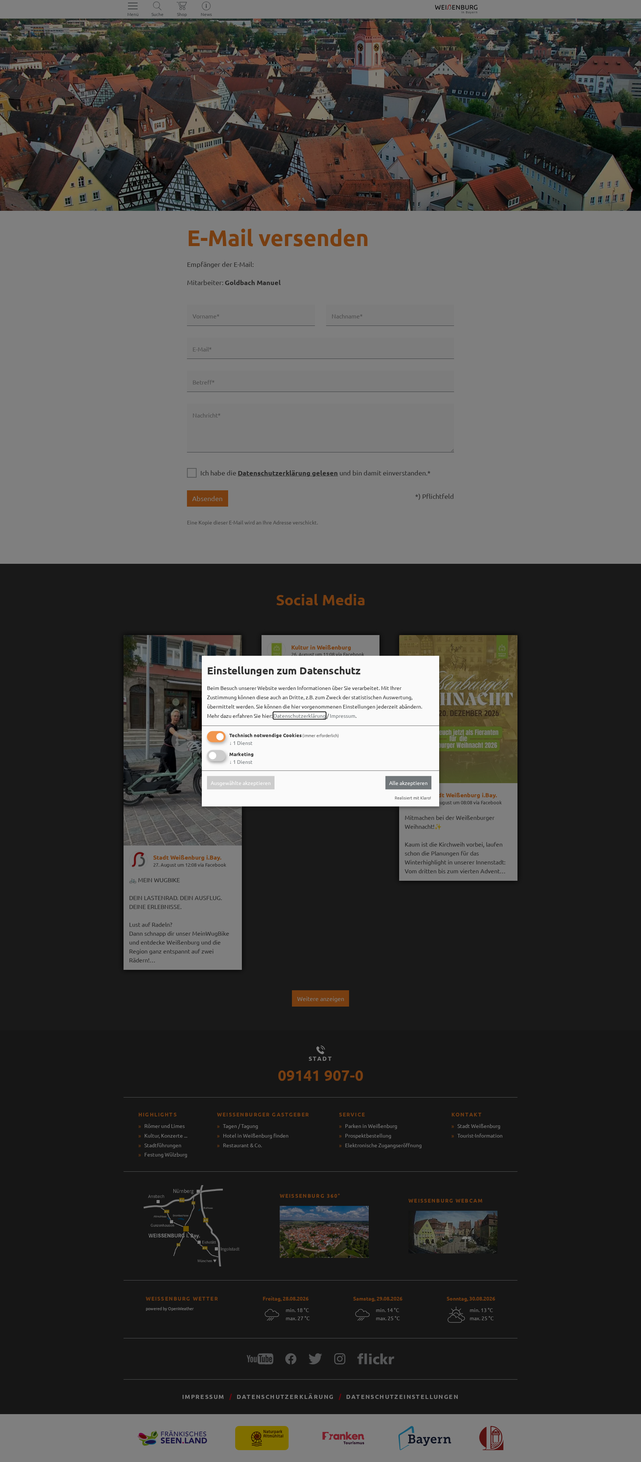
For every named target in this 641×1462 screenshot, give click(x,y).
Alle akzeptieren (408, 782)
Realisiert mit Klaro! (413, 798)
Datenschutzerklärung (299, 715)
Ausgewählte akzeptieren (241, 782)
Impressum (342, 715)
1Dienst (241, 742)
